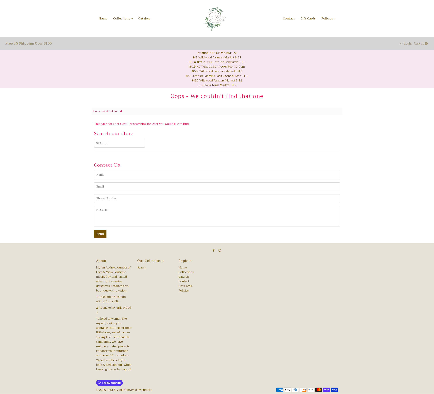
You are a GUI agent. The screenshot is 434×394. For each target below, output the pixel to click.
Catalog (144, 18)
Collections (122, 18)
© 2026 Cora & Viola (109, 389)
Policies (327, 18)
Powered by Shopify (139, 389)
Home (103, 18)
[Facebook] (213, 250)
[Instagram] (220, 250)
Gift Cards (308, 18)
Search (141, 267)
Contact (289, 18)
